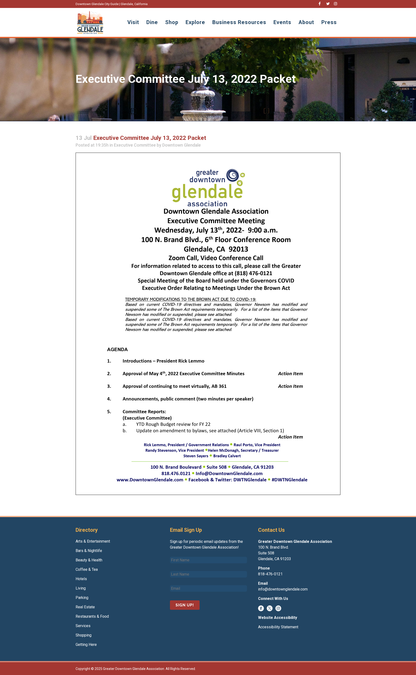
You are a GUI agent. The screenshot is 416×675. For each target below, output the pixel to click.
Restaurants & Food (92, 616)
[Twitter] (270, 608)
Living (81, 588)
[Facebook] (261, 608)
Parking (82, 597)
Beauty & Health (89, 560)
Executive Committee (135, 145)
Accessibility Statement (278, 627)
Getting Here (86, 644)
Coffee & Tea (87, 569)
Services (83, 625)
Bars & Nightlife (89, 550)
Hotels (81, 579)
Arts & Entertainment (93, 541)
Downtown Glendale (181, 145)
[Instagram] (278, 608)
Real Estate (85, 607)
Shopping (83, 635)
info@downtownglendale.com (283, 589)
